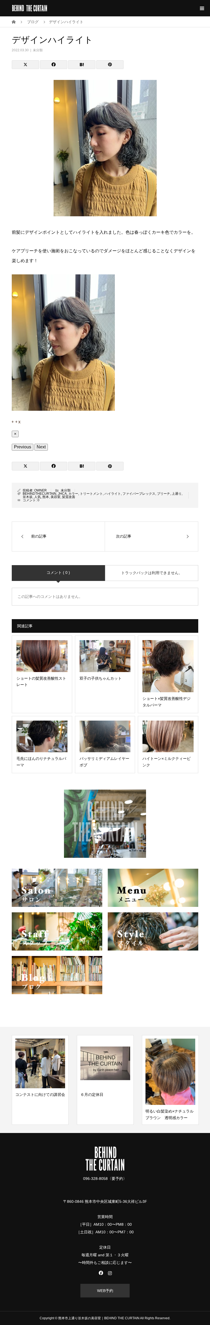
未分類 (38, 50)
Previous (22, 447)
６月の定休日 (91, 1094)
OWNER (40, 490)
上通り (177, 494)
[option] (40, 1080)
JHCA (62, 494)
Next (41, 447)
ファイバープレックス (138, 494)
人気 (37, 497)
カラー (73, 494)
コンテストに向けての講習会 (40, 1094)
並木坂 (28, 497)
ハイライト (112, 494)
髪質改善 (68, 497)
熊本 (45, 497)
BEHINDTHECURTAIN (39, 494)
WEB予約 (105, 1290)
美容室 (55, 497)
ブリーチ (163, 494)
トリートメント (91, 494)
